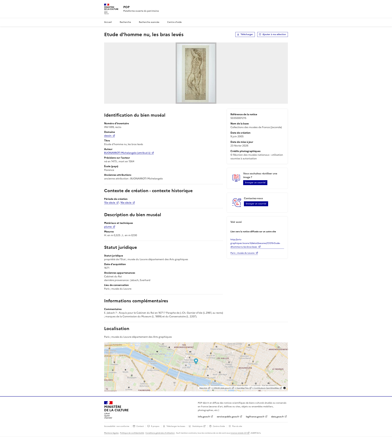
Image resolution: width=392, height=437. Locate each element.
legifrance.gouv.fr (255, 416)
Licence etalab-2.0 (239, 433)
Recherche (125, 22)
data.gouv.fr (277, 416)
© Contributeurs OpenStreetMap (265, 388)
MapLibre (203, 388)
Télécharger (247, 34)
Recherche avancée (149, 22)
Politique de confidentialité (132, 433)
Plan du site (237, 426)
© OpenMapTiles (242, 388)
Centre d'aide (174, 22)
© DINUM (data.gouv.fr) (221, 388)
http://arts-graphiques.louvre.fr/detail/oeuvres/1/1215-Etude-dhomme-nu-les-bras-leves (255, 243)
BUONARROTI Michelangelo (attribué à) (127, 153)
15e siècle (109, 202)
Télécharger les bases (175, 426)
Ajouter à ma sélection (274, 34)
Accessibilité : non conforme (116, 426)
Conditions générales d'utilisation (160, 433)
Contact (140, 426)
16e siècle (125, 202)
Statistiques (197, 426)
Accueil (108, 22)
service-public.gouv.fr (228, 416)
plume (108, 226)
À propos (155, 426)
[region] (196, 366)
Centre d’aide (219, 426)
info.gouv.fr (204, 416)
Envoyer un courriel (255, 182)
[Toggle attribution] (284, 388)
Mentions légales (111, 433)
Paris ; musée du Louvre (242, 253)
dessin (107, 135)
